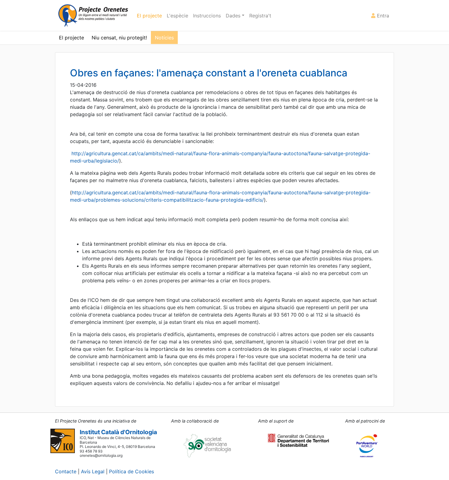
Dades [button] (234, 16)
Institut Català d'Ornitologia (118, 432)
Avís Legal (92, 471)
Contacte (65, 471)
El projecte (149, 16)
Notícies (164, 38)
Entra (382, 16)
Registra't (260, 16)
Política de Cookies (131, 471)
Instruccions (207, 16)
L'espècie (177, 16)
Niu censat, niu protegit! (119, 38)
